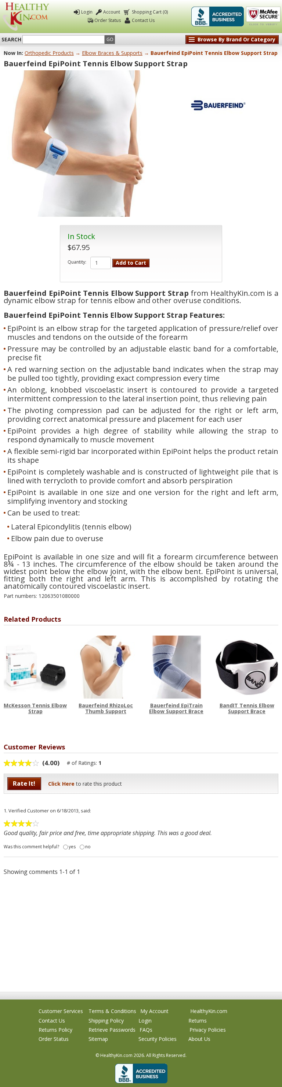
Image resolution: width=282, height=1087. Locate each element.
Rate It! (24, 783)
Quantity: (77, 262)
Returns (197, 1020)
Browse (236, 39)
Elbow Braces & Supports (112, 52)
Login (87, 12)
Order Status (107, 20)
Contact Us (143, 20)
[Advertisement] (141, 933)
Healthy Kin (25, 16)
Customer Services (61, 1011)
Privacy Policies (207, 1029)
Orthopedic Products (49, 52)
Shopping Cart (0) (150, 12)
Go (109, 39)
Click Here (61, 783)
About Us (199, 1038)
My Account (154, 1011)
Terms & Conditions (112, 1011)
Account (111, 12)
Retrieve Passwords (111, 1029)
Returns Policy (55, 1029)
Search (11, 39)
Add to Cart (131, 262)
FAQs (146, 1029)
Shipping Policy (106, 1020)
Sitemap (98, 1038)
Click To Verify (263, 16)
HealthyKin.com (208, 1011)
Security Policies (157, 1038)
